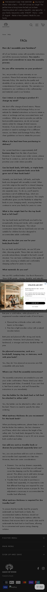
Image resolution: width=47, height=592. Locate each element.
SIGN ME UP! (35, 303)
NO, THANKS (35, 306)
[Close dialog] (45, 284)
